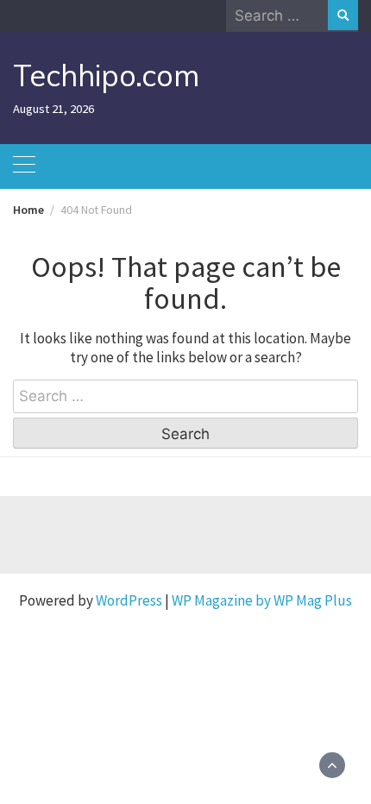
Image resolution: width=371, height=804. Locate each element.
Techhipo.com (106, 75)
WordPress (129, 600)
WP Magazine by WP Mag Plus (262, 600)
